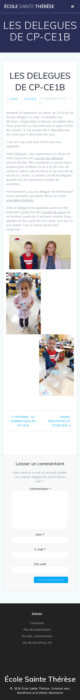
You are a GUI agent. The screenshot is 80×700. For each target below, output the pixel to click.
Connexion (37, 623)
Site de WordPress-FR (37, 643)
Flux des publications (37, 629)
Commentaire (40, 489)
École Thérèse (29, 6)
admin (14, 98)
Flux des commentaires (37, 636)
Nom (40, 534)
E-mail (40, 549)
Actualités (30, 98)
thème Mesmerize (51, 693)
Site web (40, 564)
